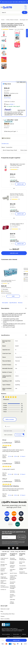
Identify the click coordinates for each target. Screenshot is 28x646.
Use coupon (21, 537)
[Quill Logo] (7, 7)
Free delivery (7, 138)
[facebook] (17, 548)
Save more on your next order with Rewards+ (14, 1)
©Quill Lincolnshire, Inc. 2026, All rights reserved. (12, 629)
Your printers (22, 565)
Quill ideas (12, 599)
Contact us (3, 589)
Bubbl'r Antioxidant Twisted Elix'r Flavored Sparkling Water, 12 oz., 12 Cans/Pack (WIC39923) (17, 164)
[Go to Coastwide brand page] (14, 514)
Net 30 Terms (13, 573)
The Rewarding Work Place (7, 613)
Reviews (20, 302)
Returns (3, 562)
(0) (22, 405)
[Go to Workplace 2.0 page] (17, 524)
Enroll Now (7, 98)
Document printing (12, 582)
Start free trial (21, 110)
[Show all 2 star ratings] (14, 409)
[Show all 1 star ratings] (14, 411)
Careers (2, 616)
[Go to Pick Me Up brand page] (21, 514)
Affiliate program (12, 602)
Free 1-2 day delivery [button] (7, 292)
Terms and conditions (14, 541)
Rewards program (12, 562)
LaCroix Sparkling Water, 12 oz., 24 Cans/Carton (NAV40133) (8, 281)
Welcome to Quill (5, 608)
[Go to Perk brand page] (6, 519)
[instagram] (9, 548)
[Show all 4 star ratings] (14, 405)
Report (23, 456)
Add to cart (16, 640)
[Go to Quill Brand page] (6, 514)
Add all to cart (14, 253)
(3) (21, 403)
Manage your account (4, 565)
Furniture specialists (12, 591)
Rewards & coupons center (23, 572)
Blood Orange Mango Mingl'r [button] (10, 150)
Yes (11, 456)
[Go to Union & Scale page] (10, 524)
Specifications (13, 302)
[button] (27, 2)
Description (5, 302)
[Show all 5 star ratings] (14, 403)
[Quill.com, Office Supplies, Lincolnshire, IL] (6, 625)
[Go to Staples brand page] (14, 519)
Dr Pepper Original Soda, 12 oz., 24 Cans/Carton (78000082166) (17, 224)
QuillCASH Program (12, 566)
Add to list (6, 143)
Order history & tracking (4, 559)
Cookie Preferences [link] (17, 636)
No (16, 456)
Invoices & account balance (3, 569)
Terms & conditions (6, 634)
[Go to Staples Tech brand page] (21, 519)
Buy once (7, 84)
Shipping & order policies (4, 577)
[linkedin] (13, 548)
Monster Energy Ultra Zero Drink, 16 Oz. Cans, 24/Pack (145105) (17, 194)
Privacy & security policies (5, 586)
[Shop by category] (1, 7)
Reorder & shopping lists (22, 559)
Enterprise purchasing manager (12, 587)
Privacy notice (16, 634)
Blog (2, 611)
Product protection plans (12, 596)
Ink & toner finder (22, 562)
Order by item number (22, 569)
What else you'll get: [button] (10, 131)
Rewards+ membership (13, 559)
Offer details (5, 289)
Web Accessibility (5, 618)
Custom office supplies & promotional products (13, 577)
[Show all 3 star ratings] (14, 407)
